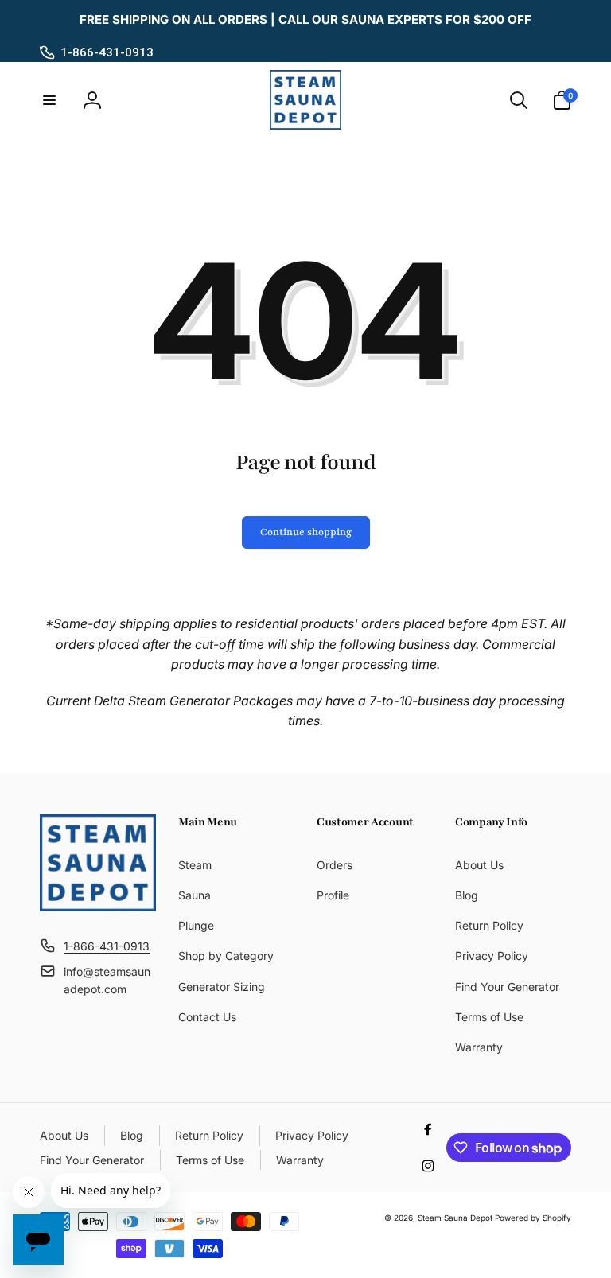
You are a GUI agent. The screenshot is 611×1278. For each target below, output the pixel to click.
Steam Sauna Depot (455, 1217)
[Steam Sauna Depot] (98, 907)
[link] (305, 19)
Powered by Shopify (533, 1217)
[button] (49, 100)
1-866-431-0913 (107, 52)
